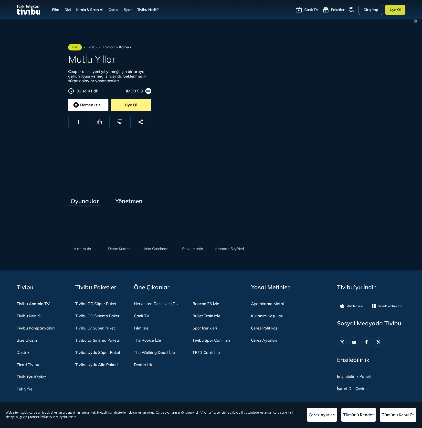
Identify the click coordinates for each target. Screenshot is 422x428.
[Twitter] (378, 342)
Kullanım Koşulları (267, 315)
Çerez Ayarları (264, 340)
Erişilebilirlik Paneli (354, 376)
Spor (128, 9)
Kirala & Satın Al (89, 9)
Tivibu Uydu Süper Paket (97, 352)
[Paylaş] (141, 122)
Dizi (67, 9)
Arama (351, 10)
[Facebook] (366, 342)
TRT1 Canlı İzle (206, 352)
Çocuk (113, 9)
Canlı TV (311, 9)
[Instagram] (342, 342)
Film (55, 9)
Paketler (338, 9)
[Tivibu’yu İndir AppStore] (351, 305)
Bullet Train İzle (206, 315)
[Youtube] (354, 342)
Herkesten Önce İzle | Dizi (156, 303)
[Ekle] (79, 122)
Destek (23, 352)
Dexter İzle (143, 364)
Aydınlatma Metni (267, 303)
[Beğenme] (120, 122)
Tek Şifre (24, 389)
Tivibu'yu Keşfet (31, 376)
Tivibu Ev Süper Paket (95, 328)
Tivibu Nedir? (148, 9)
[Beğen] (99, 122)
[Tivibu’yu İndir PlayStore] (387, 305)
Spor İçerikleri (204, 328)
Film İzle (141, 328)
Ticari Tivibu (28, 364)
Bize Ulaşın (27, 340)
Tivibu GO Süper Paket (95, 303)
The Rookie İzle (147, 340)
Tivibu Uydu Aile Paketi (96, 364)
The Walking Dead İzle (154, 352)
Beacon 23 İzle (205, 303)
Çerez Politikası (265, 328)
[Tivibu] (28, 10)
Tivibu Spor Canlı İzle (211, 340)
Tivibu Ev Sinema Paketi (97, 340)
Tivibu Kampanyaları (36, 328)
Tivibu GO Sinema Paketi (97, 315)
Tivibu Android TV (33, 303)
